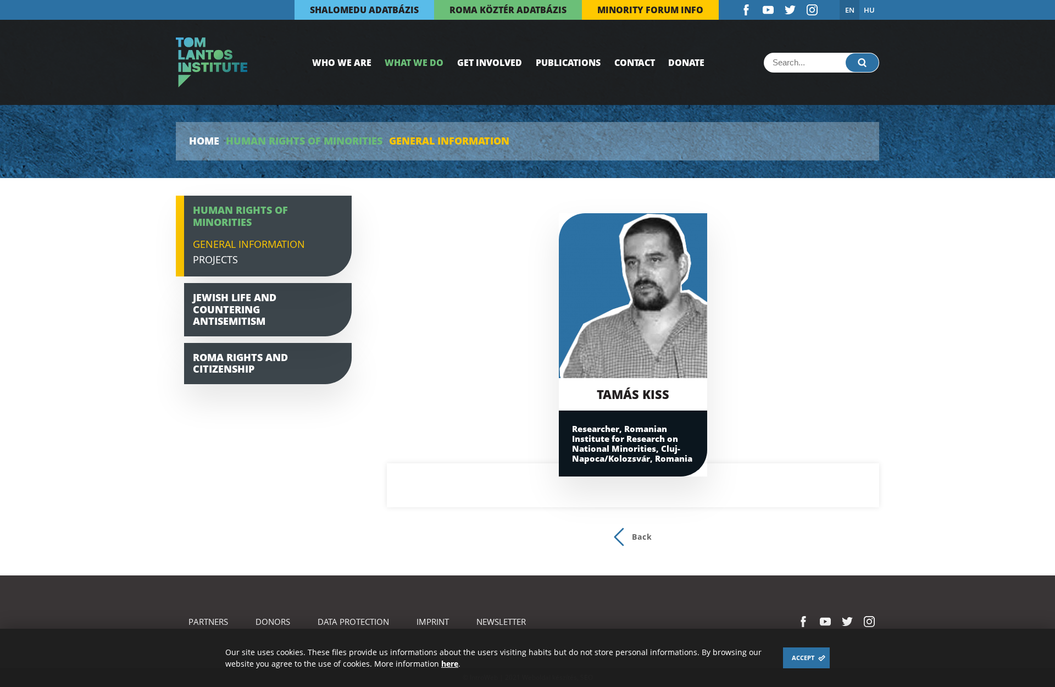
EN (849, 10)
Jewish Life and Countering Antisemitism (234, 309)
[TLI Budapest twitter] (790, 10)
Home (204, 141)
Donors (273, 621)
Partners (208, 621)
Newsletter (501, 621)
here (449, 663)
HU (869, 10)
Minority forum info (650, 10)
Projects (215, 259)
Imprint (433, 621)
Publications (568, 63)
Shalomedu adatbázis (364, 10)
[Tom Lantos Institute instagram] (812, 10)
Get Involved (489, 63)
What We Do (414, 63)
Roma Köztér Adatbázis (508, 10)
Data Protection (353, 621)
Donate (686, 63)
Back (642, 536)
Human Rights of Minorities (304, 141)
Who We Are (341, 63)
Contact (634, 63)
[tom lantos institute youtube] (768, 10)
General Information (249, 244)
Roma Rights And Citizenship (240, 363)
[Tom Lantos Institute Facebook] (746, 10)
